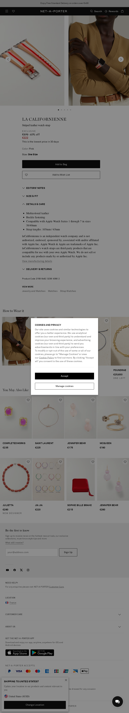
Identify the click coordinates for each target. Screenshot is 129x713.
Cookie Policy (46, 358)
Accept (64, 376)
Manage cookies (65, 386)
